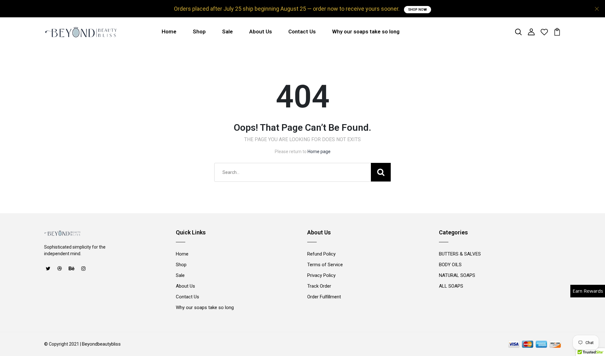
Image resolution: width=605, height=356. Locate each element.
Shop (199, 31)
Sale (227, 31)
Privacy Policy (321, 275)
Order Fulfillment (324, 297)
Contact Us (302, 31)
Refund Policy (321, 254)
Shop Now (417, 10)
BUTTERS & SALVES (460, 254)
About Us (260, 31)
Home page (319, 151)
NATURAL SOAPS (457, 275)
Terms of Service (325, 264)
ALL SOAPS (451, 286)
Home (169, 31)
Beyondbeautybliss (101, 344)
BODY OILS (450, 264)
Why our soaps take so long (366, 31)
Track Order (319, 286)
